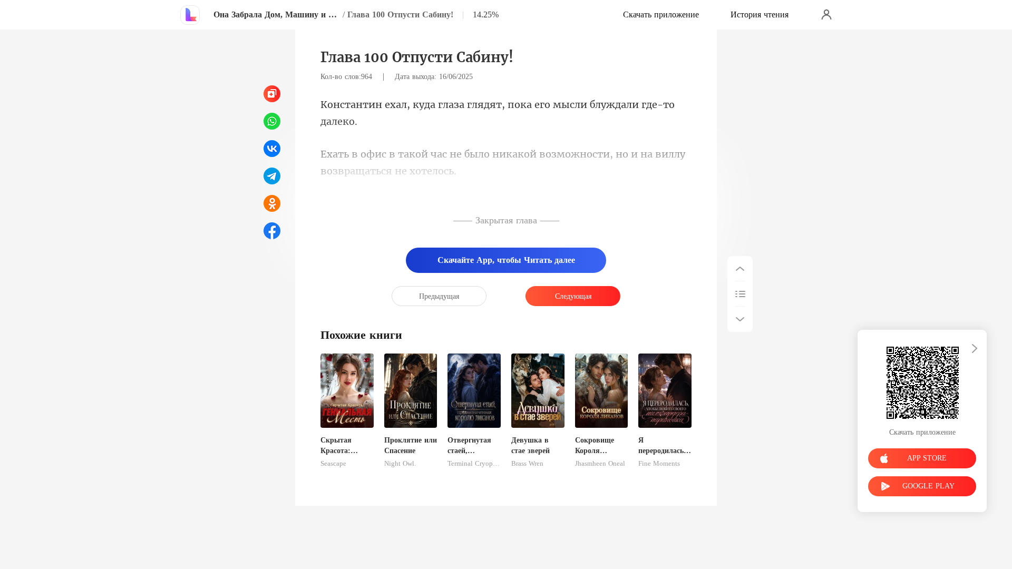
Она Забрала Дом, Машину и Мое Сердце (276, 14)
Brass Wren (527, 463)
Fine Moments (659, 463)
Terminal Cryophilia (474, 463)
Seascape (333, 463)
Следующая (573, 296)
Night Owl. (400, 463)
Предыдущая (439, 296)
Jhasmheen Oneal (600, 463)
